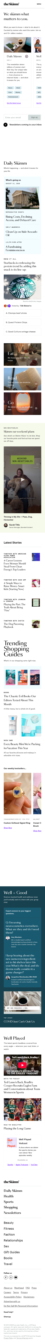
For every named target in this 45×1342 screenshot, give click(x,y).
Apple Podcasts (22, 1164)
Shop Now (8, 828)
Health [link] (9, 1196)
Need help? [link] (8, 1312)
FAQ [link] (28, 1288)
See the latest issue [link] (14, 103)
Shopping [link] (11, 1207)
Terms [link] (16, 1292)
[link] (11, 4)
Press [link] (34, 1288)
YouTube (34, 1164)
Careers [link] (7, 1292)
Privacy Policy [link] (8, 1338)
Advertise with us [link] (12, 1301)
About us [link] (8, 1288)
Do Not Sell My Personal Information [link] (21, 1306)
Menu (39, 4)
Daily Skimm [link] (13, 1190)
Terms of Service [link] (22, 1338)
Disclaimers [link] (29, 1297)
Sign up (34, 117)
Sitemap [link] (7, 1317)
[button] (17, 72)
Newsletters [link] (12, 1213)
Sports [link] (9, 1201)
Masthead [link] (19, 1288)
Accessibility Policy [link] (13, 1297)
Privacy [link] (24, 1292)
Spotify (10, 1164)
